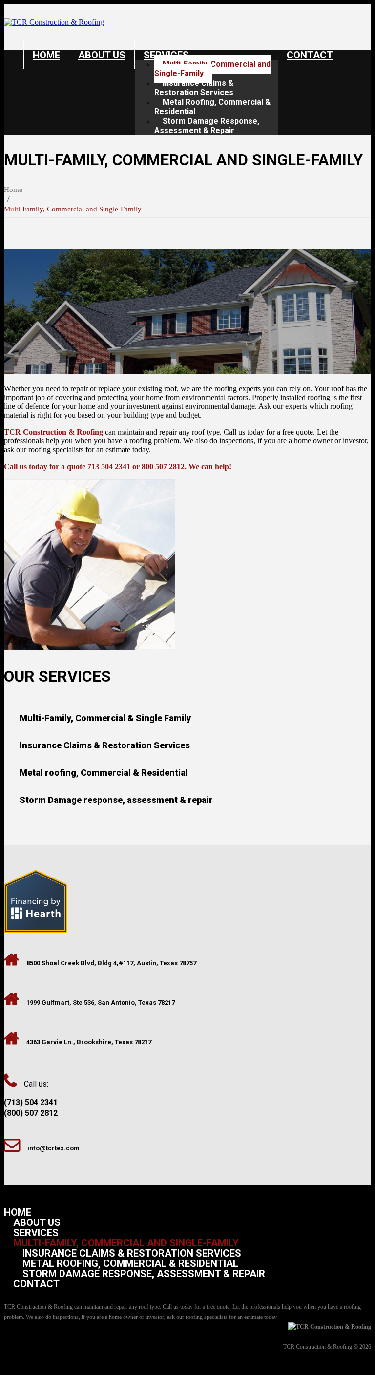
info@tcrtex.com (53, 1148)
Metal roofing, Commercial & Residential (104, 772)
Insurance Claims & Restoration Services (193, 87)
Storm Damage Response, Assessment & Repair (206, 125)
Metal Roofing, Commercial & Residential (212, 106)
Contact (310, 55)
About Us (101, 55)
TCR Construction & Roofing (317, 1346)
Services (36, 1233)
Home (46, 55)
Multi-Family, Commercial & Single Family (105, 718)
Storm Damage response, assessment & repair (116, 800)
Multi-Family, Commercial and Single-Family (212, 68)
